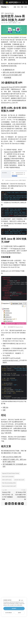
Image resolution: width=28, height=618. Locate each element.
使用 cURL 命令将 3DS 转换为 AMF (14, 72)
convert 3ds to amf (19, 479)
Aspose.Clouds (9, 13)
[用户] (22, 2)
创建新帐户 (7, 158)
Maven (5, 263)
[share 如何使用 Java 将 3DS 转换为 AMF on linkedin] (9, 503)
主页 (2, 13)
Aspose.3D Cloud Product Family (10, 473)
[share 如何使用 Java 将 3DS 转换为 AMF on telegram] (22, 503)
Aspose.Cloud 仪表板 (11, 152)
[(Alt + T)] (8, 7)
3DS (21, 44)
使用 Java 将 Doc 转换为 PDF (12, 457)
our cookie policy (18, 605)
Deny (19, 612)
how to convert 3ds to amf (9, 486)
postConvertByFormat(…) (11, 360)
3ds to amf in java (6, 479)
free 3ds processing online (9, 483)
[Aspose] (11, 2)
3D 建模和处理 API (8, 69)
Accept (14, 608)
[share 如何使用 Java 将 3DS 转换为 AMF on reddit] (13, 503)
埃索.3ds (5, 407)
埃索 (4, 410)
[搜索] (26, 2)
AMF (7, 53)
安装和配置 (7, 77)
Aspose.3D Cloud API (8, 87)
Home (3, 7)
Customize (8, 612)
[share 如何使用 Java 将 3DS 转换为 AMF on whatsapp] (19, 503)
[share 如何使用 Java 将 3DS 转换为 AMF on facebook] (16, 503)
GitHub (11, 263)
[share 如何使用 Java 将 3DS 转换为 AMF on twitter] (6, 503)
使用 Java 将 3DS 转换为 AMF (12, 75)
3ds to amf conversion (8, 476)
